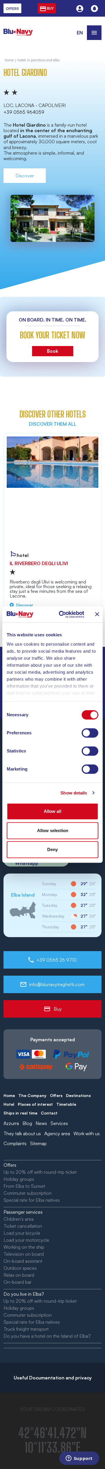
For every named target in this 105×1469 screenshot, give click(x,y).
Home (9, 1095)
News (41, 1123)
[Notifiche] (94, 8)
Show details (73, 792)
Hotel (9, 1104)
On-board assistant (23, 1261)
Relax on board (19, 1275)
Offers (56, 1095)
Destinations (78, 1095)
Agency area (57, 1133)
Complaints (15, 1143)
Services (59, 1123)
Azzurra (11, 1123)
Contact (49, 1112)
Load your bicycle (22, 1233)
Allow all (52, 811)
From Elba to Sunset (24, 1186)
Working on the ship (24, 1247)
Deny (52, 849)
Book (52, 351)
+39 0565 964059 (24, 112)
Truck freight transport (26, 1329)
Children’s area (19, 1219)
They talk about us (22, 1133)
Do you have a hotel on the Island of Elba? (47, 1336)
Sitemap (38, 1143)
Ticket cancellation (23, 1226)
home (9, 60)
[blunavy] (18, 28)
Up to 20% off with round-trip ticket (40, 1172)
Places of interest (35, 1104)
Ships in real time (20, 1112)
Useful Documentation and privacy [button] (53, 1378)
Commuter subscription (28, 1193)
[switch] (90, 733)
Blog (27, 1123)
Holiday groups (19, 1179)
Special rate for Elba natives (32, 1200)
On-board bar (18, 1282)
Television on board (24, 1254)
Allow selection (52, 830)
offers (12, 8)
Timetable (66, 1104)
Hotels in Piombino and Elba (39, 60)
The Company (32, 1095)
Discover (24, 176)
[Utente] (79, 8)
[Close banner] (97, 614)
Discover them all (52, 424)
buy (50, 8)
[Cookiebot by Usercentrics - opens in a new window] (62, 614)
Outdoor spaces (20, 1268)
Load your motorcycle (26, 1240)
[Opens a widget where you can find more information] (79, 1458)
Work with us (87, 1133)
